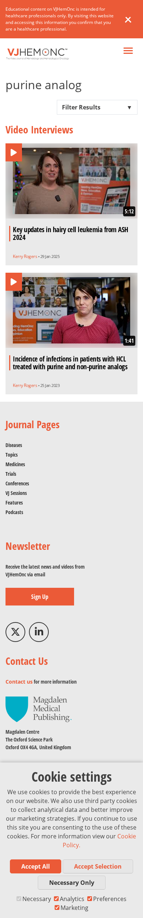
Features (14, 502)
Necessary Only (71, 883)
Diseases (14, 444)
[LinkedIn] (39, 632)
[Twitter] (15, 632)
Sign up (39, 597)
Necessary (36, 899)
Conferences (17, 483)
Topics (12, 454)
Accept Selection (98, 866)
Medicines (15, 464)
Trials (11, 473)
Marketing (74, 908)
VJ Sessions (16, 492)
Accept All (35, 866)
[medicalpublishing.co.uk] (39, 708)
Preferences (109, 899)
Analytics (72, 899)
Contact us (19, 681)
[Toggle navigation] (128, 51)
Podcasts (14, 512)
